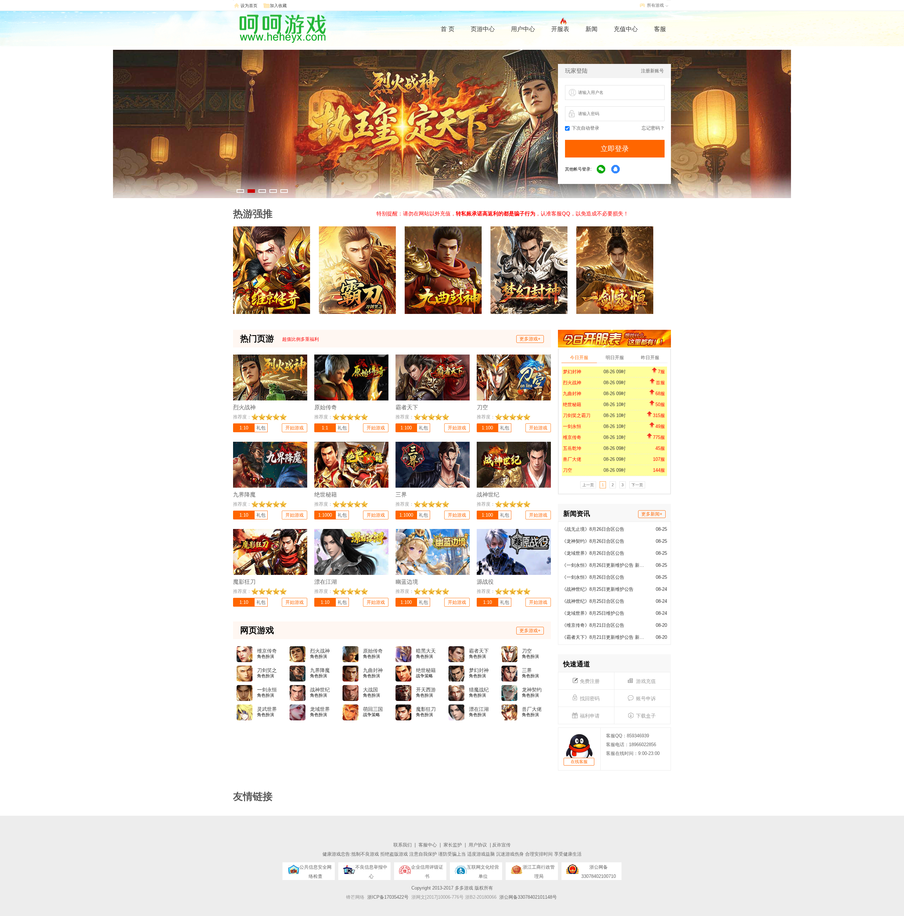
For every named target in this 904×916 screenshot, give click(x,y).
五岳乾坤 (572, 448)
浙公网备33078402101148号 (528, 897)
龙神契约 (532, 689)
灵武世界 (267, 709)
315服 (659, 415)
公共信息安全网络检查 (315, 869)
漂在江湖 (479, 709)
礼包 (261, 427)
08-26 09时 (614, 371)
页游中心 (483, 29)
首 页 (447, 29)
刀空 (567, 470)
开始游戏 (294, 427)
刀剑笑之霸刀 (576, 415)
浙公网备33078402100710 (598, 869)
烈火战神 (572, 382)
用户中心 (523, 29)
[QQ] (615, 169)
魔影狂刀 (426, 709)
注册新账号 (652, 70)
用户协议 (478, 844)
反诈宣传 (501, 844)
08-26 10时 (614, 404)
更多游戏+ (530, 338)
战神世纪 (320, 689)
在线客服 (579, 761)
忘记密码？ (653, 128)
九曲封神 (572, 393)
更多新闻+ (651, 514)
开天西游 (426, 689)
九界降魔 (320, 670)
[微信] (601, 169)
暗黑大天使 (426, 651)
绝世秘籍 (572, 404)
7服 (661, 371)
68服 (660, 393)
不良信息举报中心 (371, 869)
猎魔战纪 (479, 689)
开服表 (560, 29)
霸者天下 (479, 651)
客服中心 (427, 844)
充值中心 (626, 29)
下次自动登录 (585, 128)
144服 (659, 470)
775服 (659, 437)
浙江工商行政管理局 (539, 869)
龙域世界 (320, 709)
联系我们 (402, 844)
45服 (660, 448)
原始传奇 (373, 651)
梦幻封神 (572, 371)
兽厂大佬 (572, 459)
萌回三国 (373, 709)
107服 (659, 459)
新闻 (591, 29)
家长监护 (453, 844)
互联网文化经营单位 (483, 869)
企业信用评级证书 (427, 869)
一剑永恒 (572, 426)
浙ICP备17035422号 (388, 897)
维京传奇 (572, 437)
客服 (660, 29)
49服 (660, 426)
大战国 (370, 689)
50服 (660, 404)
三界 (527, 670)
